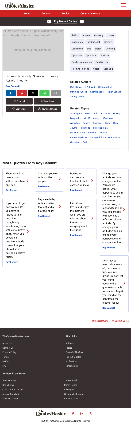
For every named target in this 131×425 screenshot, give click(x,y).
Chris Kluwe (8, 385)
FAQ (4, 366)
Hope (115, 123)
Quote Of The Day (74, 352)
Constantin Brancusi (12, 389)
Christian (75, 142)
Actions (86, 35)
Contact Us (7, 348)
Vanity (96, 118)
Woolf (87, 118)
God (85, 142)
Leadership (77, 48)
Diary (107, 123)
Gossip (116, 113)
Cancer (86, 123)
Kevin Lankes (114, 91)
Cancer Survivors (78, 137)
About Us (7, 343)
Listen (98, 48)
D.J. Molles (75, 87)
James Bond (70, 380)
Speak (96, 69)
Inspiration (77, 42)
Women (103, 132)
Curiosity (98, 35)
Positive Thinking (80, 69)
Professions (71, 361)
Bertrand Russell (78, 91)
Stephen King (9, 380)
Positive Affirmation (82, 62)
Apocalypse (76, 113)
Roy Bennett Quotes (65, 21)
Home (26, 13)
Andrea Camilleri (10, 394)
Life (89, 48)
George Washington (74, 394)
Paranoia (105, 113)
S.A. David (90, 87)
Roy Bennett (13, 86)
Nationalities (72, 366)
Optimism (77, 55)
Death (88, 113)
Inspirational (93, 42)
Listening (110, 48)
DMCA (5, 361)
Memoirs (85, 128)
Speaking (108, 69)
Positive (104, 55)
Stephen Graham (10, 398)
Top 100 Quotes (73, 357)
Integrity (108, 42)
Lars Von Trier (71, 398)
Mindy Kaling (70, 385)
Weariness (108, 118)
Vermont (92, 132)
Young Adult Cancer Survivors (105, 137)
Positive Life (102, 62)
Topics (65, 13)
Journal (74, 128)
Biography (75, 118)
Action (75, 35)
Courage (97, 123)
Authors (46, 13)
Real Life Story (77, 132)
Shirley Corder (77, 96)
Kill (96, 113)
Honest (111, 35)
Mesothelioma (100, 128)
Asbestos (75, 123)
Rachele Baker (97, 91)
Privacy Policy (9, 352)
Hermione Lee (105, 87)
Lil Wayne (69, 389)
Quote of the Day (90, 13)
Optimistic (91, 55)
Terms (5, 357)
